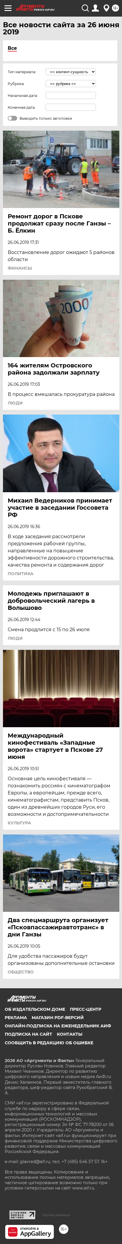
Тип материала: (22, 72)
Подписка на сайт (28, 1034)
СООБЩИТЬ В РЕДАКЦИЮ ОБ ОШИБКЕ (49, 1042)
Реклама (16, 1017)
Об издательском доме (35, 1009)
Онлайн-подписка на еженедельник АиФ (58, 1026)
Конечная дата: (22, 107)
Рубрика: (16, 83)
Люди (15, 403)
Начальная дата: (23, 95)
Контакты (69, 1034)
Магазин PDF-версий (58, 1017)
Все (12, 48)
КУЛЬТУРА (19, 823)
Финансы (20, 268)
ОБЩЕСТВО (21, 972)
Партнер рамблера (56, 1215)
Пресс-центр (85, 1009)
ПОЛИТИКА (20, 574)
